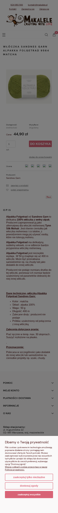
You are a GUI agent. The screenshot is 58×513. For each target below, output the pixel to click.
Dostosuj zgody (29, 485)
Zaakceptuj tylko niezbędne (29, 477)
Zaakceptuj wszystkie (29, 494)
